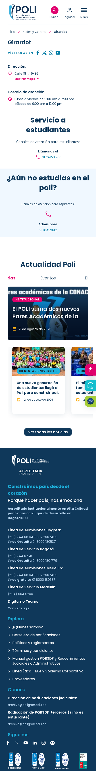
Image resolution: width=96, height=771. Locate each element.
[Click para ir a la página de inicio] (22, 12)
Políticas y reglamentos (33, 642)
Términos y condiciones (33, 650)
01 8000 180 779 (45, 560)
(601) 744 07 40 (21, 556)
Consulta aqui (18, 608)
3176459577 (51, 157)
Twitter (44, 53)
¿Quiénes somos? (27, 627)
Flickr (52, 742)
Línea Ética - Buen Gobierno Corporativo (47, 671)
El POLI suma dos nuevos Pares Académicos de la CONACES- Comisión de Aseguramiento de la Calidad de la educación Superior (46, 328)
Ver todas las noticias (48, 432)
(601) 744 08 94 (21, 537)
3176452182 (48, 230)
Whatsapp (51, 53)
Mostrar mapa (25, 79)
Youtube (58, 53)
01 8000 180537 (44, 541)
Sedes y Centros (34, 32)
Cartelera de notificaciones (36, 635)
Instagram (43, 742)
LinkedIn (34, 742)
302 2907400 (47, 537)
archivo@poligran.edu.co (27, 705)
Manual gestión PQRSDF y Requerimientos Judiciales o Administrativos (48, 661)
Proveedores (23, 679)
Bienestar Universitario (38, 371)
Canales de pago (91, 402)
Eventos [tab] (48, 278)
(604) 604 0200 (20, 594)
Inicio (11, 32)
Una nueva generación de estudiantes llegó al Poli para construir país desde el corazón (38, 390)
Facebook (37, 53)
